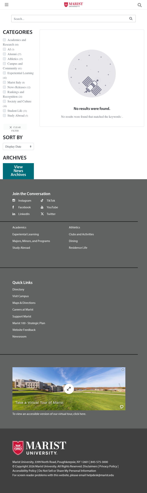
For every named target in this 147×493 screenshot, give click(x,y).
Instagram (24, 200)
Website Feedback (24, 330)
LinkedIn (24, 214)
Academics (19, 227)
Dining (73, 241)
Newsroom (19, 336)
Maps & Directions (23, 303)
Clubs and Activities (81, 234)
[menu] (5, 5)
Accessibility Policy (24, 471)
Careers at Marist (22, 309)
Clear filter (16, 128)
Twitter (51, 214)
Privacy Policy (108, 466)
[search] (141, 5)
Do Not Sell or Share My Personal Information (67, 471)
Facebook (24, 207)
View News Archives (18, 171)
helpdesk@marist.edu (100, 475)
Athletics (74, 227)
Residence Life (78, 247)
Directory (18, 289)
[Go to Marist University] (73, 5)
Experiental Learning (25, 234)
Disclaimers (90, 466)
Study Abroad (21, 247)
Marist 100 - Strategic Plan (28, 323)
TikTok (51, 200)
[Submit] (131, 18)
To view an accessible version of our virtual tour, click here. (49, 414)
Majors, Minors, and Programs (31, 241)
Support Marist (21, 316)
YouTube (52, 207)
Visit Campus (20, 296)
